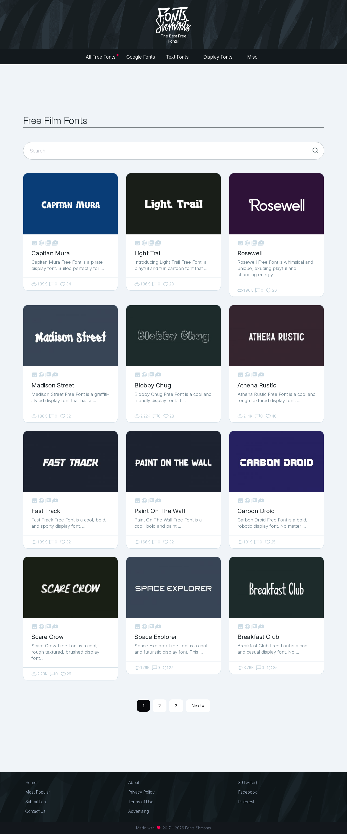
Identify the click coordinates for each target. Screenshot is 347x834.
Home (31, 782)
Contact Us (35, 811)
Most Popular (37, 792)
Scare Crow (47, 636)
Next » (197, 705)
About (133, 782)
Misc (253, 57)
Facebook (247, 792)
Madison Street (52, 385)
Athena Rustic (256, 385)
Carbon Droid (256, 510)
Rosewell (249, 253)
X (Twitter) (247, 782)
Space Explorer (155, 636)
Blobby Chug (152, 385)
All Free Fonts (100, 57)
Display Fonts (218, 57)
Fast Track (45, 510)
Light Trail (148, 253)
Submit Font (36, 801)
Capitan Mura (50, 253)
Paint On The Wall (159, 510)
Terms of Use (140, 801)
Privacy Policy (141, 792)
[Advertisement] (173, 89)
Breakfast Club (258, 636)
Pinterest (246, 801)
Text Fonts (178, 57)
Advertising (138, 811)
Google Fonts (140, 57)
